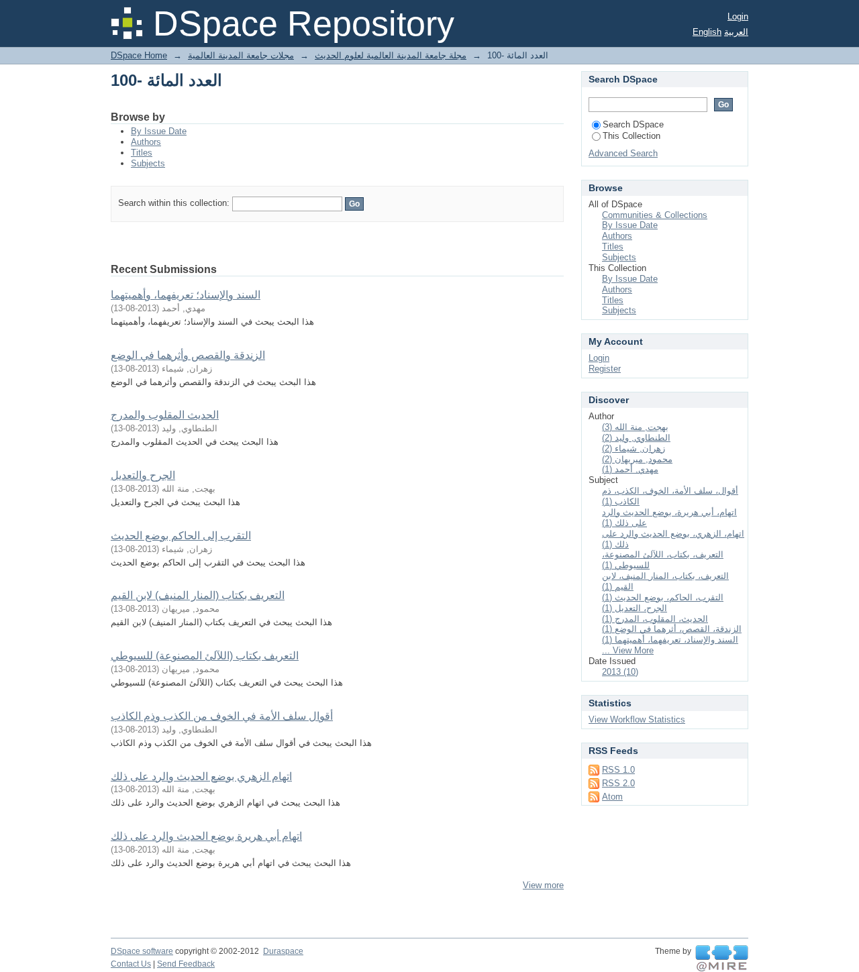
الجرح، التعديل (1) (634, 608)
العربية (736, 32)
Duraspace (283, 951)
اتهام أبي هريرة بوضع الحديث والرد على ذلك (206, 836)
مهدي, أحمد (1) (630, 469)
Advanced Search (623, 153)
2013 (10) (620, 672)
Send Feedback (186, 964)
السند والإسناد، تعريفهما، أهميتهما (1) (670, 640)
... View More (628, 650)
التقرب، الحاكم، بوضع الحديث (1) (662, 597)
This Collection (631, 136)
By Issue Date (159, 131)
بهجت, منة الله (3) (635, 427)
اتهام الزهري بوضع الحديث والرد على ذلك (201, 776)
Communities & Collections (654, 215)
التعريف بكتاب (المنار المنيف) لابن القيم (198, 595)
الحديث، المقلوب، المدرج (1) (655, 619)
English (707, 32)
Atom (612, 797)
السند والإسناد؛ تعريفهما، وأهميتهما (185, 295)
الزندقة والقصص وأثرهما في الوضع (188, 355)
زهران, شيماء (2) (633, 448)
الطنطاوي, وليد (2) (636, 438)
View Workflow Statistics (637, 719)
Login (737, 16)
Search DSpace (633, 124)
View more (543, 885)
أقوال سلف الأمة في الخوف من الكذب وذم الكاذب (222, 716)
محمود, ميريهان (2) (637, 459)
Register (605, 369)
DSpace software (142, 951)
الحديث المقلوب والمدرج (165, 415)
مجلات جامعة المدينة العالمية (241, 55)
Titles (141, 153)
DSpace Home (139, 55)
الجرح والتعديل (143, 475)
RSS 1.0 (618, 770)
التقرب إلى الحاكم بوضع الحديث (181, 535)
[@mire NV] (721, 958)
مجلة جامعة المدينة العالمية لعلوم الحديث (390, 55)
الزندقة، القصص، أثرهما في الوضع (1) (672, 629)
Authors (146, 142)
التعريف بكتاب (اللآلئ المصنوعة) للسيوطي (205, 655)
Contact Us (131, 964)
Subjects (148, 163)
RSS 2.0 (618, 783)
